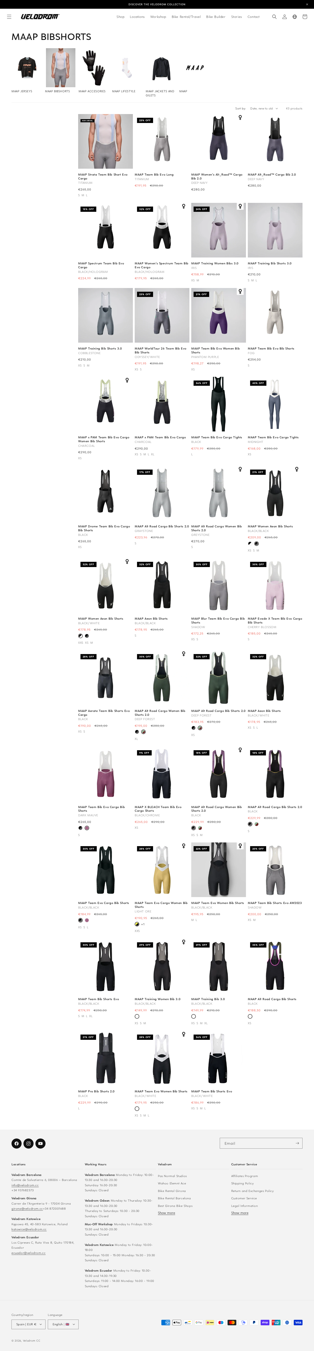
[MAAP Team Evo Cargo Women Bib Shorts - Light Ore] (137, 924)
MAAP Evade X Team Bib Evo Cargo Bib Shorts (275, 620)
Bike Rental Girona (172, 1190)
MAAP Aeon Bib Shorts (151, 619)
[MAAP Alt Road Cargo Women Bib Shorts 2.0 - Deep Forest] (143, 732)
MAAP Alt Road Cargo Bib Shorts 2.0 (162, 526)
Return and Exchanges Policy (252, 1190)
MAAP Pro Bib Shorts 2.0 (96, 1091)
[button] (9, 17)
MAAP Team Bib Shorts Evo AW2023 (275, 903)
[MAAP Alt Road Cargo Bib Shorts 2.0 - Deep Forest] (200, 728)
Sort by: (240, 108)
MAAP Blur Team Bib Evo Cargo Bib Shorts (218, 620)
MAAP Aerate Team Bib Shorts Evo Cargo (104, 713)
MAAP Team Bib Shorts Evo (98, 999)
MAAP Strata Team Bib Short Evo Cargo (103, 176)
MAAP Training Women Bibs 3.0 (215, 263)
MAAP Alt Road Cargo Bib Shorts (272, 999)
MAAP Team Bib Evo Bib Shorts (271, 348)
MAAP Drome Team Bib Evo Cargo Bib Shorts (104, 528)
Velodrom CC (31, 1340)
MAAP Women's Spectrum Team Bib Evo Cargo (161, 265)
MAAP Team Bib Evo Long (154, 174)
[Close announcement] (307, 4)
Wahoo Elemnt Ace (172, 1183)
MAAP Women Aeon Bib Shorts (270, 526)
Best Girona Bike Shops (175, 1205)
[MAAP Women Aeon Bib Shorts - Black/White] (250, 544)
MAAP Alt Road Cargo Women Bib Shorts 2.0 (216, 528)
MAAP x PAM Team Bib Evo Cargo (160, 437)
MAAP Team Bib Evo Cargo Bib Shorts (101, 809)
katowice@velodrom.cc (29, 1229)
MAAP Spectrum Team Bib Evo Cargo (101, 265)
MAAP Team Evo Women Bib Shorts (217, 903)
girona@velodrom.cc (27, 1208)
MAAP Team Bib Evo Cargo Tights (216, 437)
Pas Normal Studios (172, 1176)
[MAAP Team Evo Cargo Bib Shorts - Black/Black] (80, 828)
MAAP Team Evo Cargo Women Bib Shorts (161, 905)
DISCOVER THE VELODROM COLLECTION (157, 4)
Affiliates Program (244, 1176)
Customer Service (244, 1198)
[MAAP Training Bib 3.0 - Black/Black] (193, 1017)
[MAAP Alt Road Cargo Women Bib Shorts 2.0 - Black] (137, 732)
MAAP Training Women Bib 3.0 (157, 999)
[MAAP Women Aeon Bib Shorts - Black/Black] (256, 544)
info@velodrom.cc (25, 1185)
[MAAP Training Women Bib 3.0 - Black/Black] (137, 1017)
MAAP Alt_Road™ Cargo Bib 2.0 (272, 174)
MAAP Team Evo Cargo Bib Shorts (103, 903)
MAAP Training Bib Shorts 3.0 (270, 263)
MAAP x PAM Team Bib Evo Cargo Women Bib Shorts (103, 439)
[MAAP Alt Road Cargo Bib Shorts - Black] (250, 1017)
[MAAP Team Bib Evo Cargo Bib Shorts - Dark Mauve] (87, 828)
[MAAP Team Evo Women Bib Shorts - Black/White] (137, 1109)
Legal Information (244, 1205)
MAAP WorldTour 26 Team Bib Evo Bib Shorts (160, 350)
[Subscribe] (297, 1143)
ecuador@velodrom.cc (28, 1252)
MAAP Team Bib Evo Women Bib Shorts (215, 350)
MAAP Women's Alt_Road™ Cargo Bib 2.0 (217, 176)
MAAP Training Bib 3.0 (208, 999)
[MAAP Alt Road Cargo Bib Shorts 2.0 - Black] (193, 728)
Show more (166, 1213)
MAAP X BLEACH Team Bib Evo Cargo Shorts (158, 809)
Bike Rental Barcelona (174, 1198)
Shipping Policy (242, 1183)
